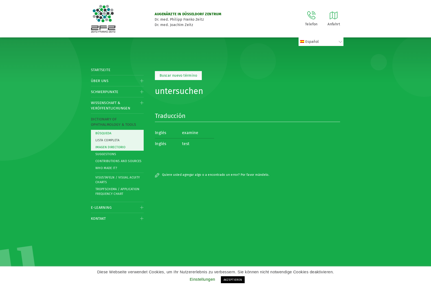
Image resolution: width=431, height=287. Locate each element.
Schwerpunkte (105, 92)
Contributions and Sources (118, 161)
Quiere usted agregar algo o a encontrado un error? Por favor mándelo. (215, 175)
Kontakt (98, 218)
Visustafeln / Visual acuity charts (117, 180)
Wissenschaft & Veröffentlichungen (110, 105)
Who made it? (106, 168)
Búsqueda (103, 133)
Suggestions (105, 154)
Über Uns (99, 81)
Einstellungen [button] (202, 279)
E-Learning (101, 207)
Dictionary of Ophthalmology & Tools (113, 122)
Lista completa (107, 140)
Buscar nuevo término (178, 75)
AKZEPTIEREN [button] (233, 279)
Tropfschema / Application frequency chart (117, 191)
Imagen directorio (110, 147)
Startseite (100, 70)
